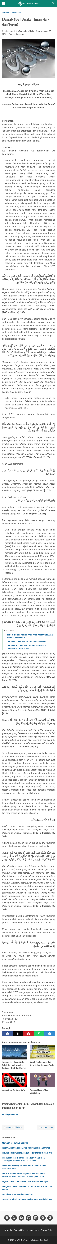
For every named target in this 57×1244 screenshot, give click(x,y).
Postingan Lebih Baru (13, 1127)
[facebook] (7, 1033)
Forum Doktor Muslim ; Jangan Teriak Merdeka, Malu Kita (27, 1153)
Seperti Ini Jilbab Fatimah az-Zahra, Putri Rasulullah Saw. (27, 1199)
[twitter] (18, 1033)
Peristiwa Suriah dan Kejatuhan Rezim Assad (26, 642)
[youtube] (21, 1218)
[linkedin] (35, 1218)
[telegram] (49, 1033)
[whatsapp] (39, 1033)
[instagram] (28, 1218)
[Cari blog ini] (53, 3)
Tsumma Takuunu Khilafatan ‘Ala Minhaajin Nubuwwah (26, 1148)
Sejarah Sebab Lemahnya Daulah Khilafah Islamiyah (25, 1181)
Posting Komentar (16, 34)
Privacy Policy (47, 1230)
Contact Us (19, 1230)
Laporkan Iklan (32, 1230)
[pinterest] (28, 1033)
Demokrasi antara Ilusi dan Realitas (17, 1194)
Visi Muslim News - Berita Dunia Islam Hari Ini (32, 1240)
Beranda (8, 1230)
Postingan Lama (46, 1127)
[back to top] (51, 1238)
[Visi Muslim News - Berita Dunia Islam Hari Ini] (28, 3)
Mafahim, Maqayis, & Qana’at (15, 1143)
